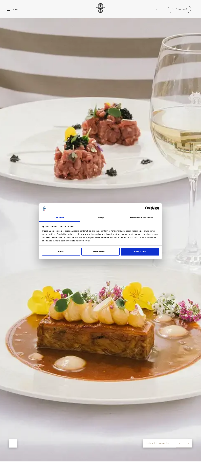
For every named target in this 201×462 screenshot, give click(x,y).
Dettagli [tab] (100, 217)
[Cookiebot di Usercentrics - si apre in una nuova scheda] (147, 208)
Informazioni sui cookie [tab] (141, 217)
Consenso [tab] (59, 217)
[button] (154, 9)
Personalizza (99, 251)
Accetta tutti (140, 251)
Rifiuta (61, 251)
